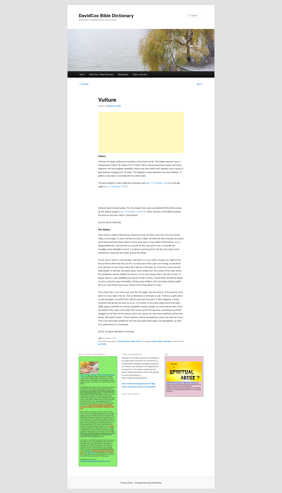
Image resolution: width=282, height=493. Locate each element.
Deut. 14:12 (162, 182)
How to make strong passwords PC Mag (138, 383)
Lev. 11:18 (109, 186)
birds (133, 341)
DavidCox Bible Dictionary (106, 15)
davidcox (168, 341)
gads (159, 341)
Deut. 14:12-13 (138, 211)
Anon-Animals (124, 341)
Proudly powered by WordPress (148, 482)
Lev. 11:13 (151, 182)
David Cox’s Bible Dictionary (101, 74)
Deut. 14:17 (121, 186)
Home (81, 74)
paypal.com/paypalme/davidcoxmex (95, 461)
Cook (138, 341)
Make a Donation (140, 74)
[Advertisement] (141, 132)
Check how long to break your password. (139, 386)
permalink (102, 344)
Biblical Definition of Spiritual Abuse (181, 382)
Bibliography (123, 74)
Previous (83, 84)
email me (91, 452)
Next (200, 84)
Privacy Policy (127, 482)
